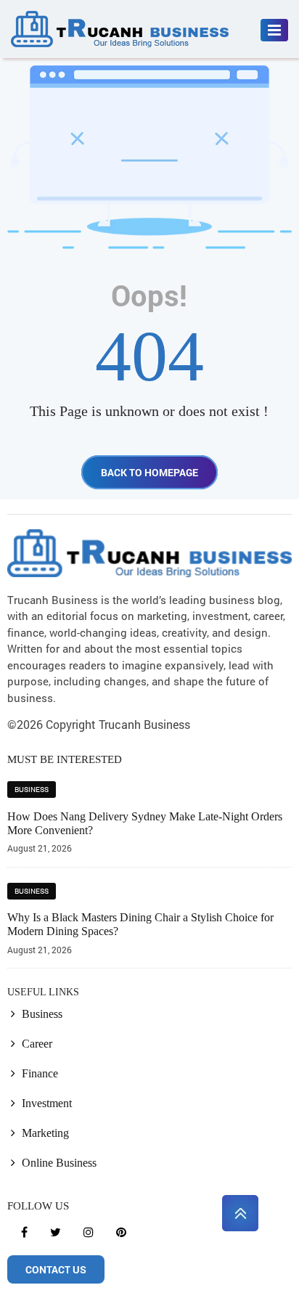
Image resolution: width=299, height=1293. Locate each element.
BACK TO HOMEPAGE (149, 472)
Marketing (45, 1133)
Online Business (59, 1163)
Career (37, 1043)
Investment (47, 1103)
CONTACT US (55, 1269)
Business (32, 789)
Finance (40, 1073)
